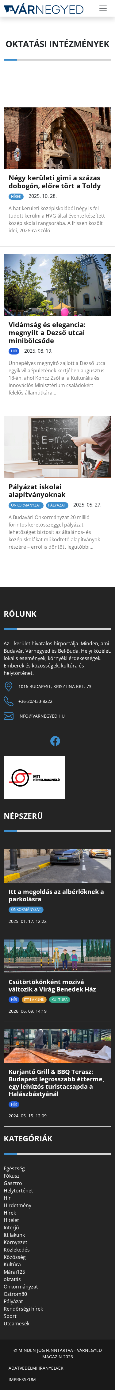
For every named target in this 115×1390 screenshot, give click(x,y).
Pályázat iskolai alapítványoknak (37, 490)
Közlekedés (17, 1249)
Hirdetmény (17, 1205)
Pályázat (57, 505)
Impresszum (22, 1379)
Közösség (15, 1257)
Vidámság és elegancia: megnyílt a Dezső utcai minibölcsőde (47, 332)
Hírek (16, 196)
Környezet (15, 1242)
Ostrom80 (15, 1294)
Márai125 (14, 1271)
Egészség (14, 1168)
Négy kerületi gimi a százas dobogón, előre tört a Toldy (55, 181)
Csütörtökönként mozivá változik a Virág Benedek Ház (52, 985)
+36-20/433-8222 (35, 701)
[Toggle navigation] (103, 8)
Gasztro (13, 1183)
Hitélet (11, 1220)
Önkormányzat (26, 505)
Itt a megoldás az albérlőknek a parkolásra (56, 895)
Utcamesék (16, 1323)
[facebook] (57, 741)
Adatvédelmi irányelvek (36, 1368)
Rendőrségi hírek (23, 1308)
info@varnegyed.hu (41, 716)
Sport (10, 1316)
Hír (14, 351)
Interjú (11, 1227)
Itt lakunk (34, 999)
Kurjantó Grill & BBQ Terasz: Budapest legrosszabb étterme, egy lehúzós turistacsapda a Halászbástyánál (56, 1083)
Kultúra (60, 999)
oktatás (12, 1279)
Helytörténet (18, 1190)
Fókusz (12, 1175)
